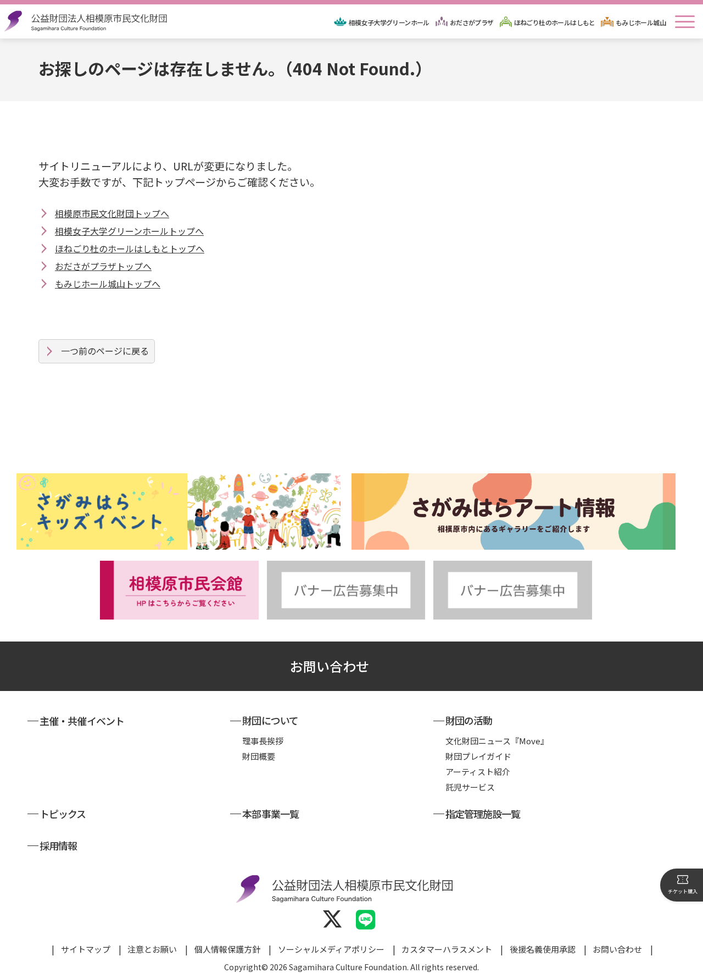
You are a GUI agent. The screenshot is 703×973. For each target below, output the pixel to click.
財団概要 (258, 756)
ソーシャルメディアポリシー (331, 949)
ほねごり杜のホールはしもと (554, 22)
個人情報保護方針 (227, 949)
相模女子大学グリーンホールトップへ (129, 230)
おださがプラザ (472, 22)
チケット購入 (683, 891)
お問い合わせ (329, 666)
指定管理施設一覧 (483, 813)
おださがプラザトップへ (103, 266)
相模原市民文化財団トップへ (112, 213)
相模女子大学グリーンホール (389, 22)
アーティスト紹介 (477, 771)
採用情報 (58, 845)
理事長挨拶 (262, 741)
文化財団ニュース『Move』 (497, 741)
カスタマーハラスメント (446, 949)
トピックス (63, 813)
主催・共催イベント (82, 721)
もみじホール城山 (641, 22)
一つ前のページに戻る (105, 350)
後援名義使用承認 (543, 949)
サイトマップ (85, 949)
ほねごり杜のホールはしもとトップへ (129, 248)
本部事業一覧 (270, 813)
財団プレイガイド (478, 756)
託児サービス (470, 787)
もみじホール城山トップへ (107, 283)
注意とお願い (152, 949)
